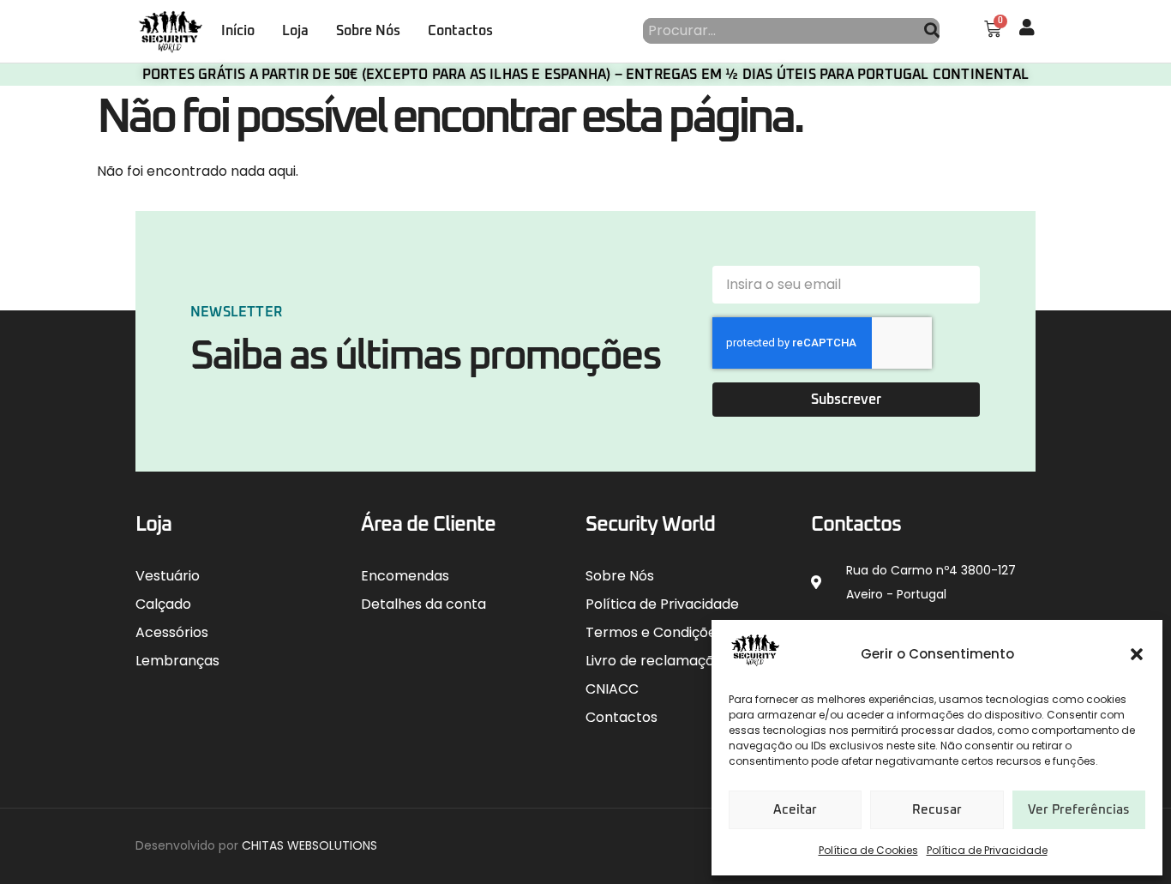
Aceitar (795, 809)
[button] (1136, 654)
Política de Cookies (868, 850)
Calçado (163, 604)
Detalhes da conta (423, 604)
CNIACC (612, 689)
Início (238, 31)
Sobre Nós (368, 31)
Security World (650, 524)
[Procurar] (932, 31)
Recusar (937, 809)
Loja (295, 31)
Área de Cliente (428, 524)
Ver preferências (1079, 809)
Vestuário (167, 576)
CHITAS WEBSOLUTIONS (309, 845)
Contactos (460, 31)
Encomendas (405, 576)
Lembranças (177, 661)
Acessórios (171, 632)
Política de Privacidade (987, 850)
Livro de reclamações (658, 661)
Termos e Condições (655, 632)
